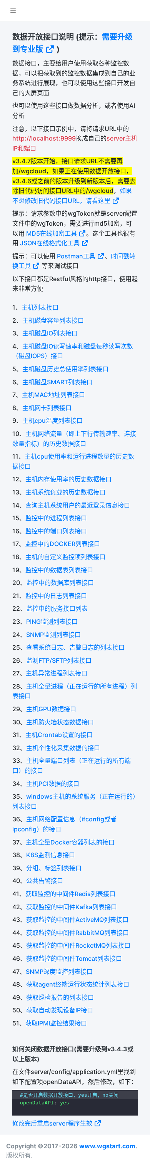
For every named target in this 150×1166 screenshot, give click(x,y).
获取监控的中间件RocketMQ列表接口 (78, 945)
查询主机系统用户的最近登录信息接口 (77, 505)
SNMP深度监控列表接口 (59, 971)
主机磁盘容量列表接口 (53, 320)
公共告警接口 (44, 881)
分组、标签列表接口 (54, 868)
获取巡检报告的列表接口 (60, 997)
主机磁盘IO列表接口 (50, 333)
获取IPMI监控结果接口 (56, 1023)
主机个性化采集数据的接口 (63, 748)
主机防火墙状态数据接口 (60, 722)
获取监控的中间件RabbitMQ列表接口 (77, 932)
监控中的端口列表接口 (56, 531)
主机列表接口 (40, 307)
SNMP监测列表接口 (53, 634)
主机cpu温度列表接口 (52, 420)
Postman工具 (77, 256)
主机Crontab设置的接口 (59, 735)
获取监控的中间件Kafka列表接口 (71, 907)
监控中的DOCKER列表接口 (62, 544)
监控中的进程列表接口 (56, 518)
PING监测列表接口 (52, 621)
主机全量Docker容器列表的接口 (70, 842)
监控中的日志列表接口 (56, 596)
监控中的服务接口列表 (57, 608)
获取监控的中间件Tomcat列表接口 (74, 958)
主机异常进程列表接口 (56, 673)
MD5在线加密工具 (52, 233)
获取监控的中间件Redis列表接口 (70, 894)
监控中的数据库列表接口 (60, 582)
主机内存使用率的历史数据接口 (68, 479)
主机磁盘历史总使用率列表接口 (65, 369)
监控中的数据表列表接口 (59, 570)
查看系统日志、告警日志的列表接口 (75, 647)
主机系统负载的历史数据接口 (65, 492)
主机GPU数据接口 (51, 709)
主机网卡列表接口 (47, 408)
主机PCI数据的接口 (52, 783)
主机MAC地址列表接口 (53, 395)
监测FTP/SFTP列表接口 (59, 660)
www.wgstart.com (107, 1146)
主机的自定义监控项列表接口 (65, 557)
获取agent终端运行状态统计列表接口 (77, 984)
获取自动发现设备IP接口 (59, 1010)
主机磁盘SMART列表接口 (57, 382)
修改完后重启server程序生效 (53, 1123)
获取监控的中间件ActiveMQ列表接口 (77, 919)
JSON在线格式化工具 (50, 243)
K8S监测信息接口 (50, 855)
